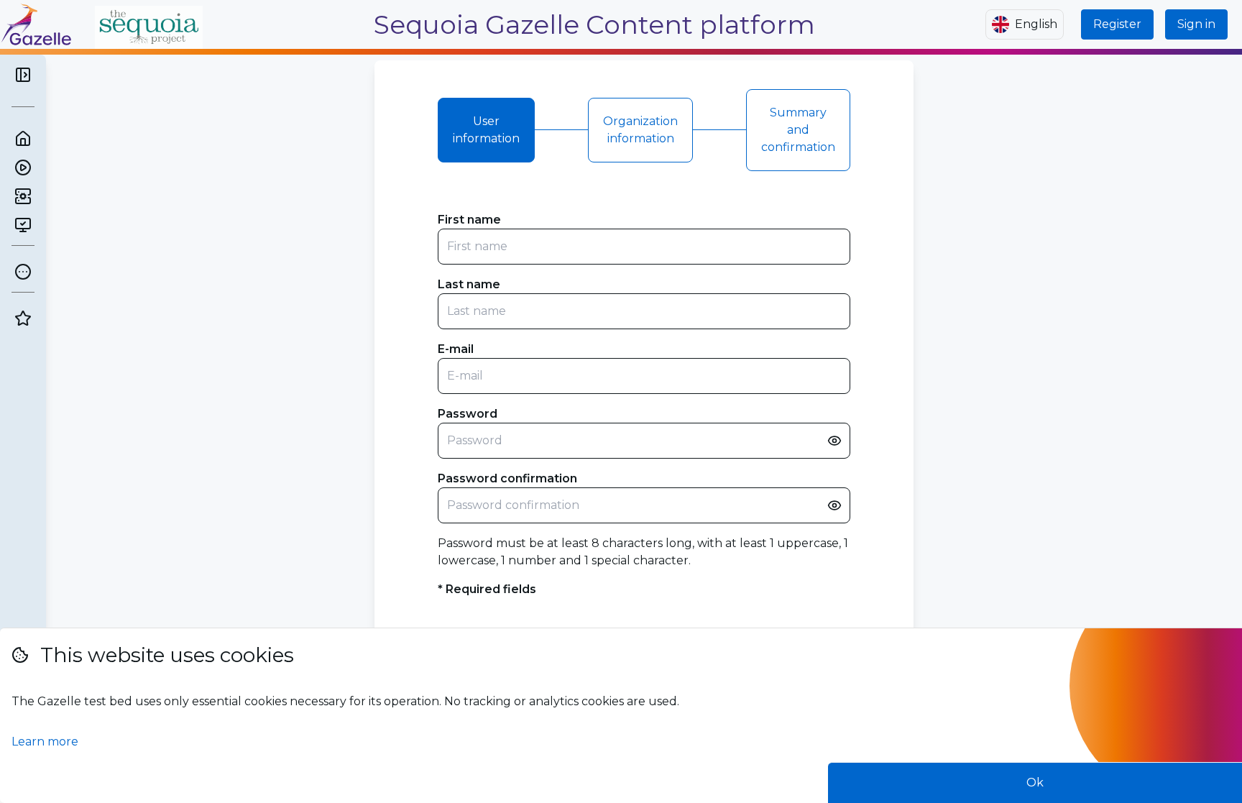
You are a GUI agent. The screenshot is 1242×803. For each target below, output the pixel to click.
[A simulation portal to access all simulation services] (23, 196)
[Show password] (834, 441)
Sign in (1196, 24)
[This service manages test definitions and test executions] (23, 167)
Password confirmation (507, 478)
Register (1117, 24)
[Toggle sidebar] (23, 74)
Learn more (45, 741)
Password (467, 414)
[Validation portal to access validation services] (23, 225)
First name (469, 219)
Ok (1035, 782)
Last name (469, 284)
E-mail (456, 349)
